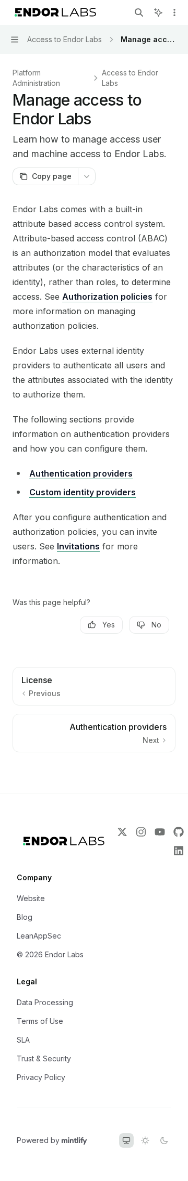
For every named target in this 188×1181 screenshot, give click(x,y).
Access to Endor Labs (130, 77)
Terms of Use (40, 1021)
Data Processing (45, 1002)
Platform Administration (36, 77)
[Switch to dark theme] (164, 1140)
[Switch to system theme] (126, 1140)
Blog (24, 917)
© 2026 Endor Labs (50, 954)
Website (31, 898)
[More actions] (174, 12)
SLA (23, 1039)
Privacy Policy (41, 1077)
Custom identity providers (82, 492)
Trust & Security (44, 1058)
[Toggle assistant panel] (158, 12)
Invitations (78, 546)
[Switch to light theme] (145, 1140)
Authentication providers (81, 473)
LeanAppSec (39, 935)
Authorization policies (107, 296)
